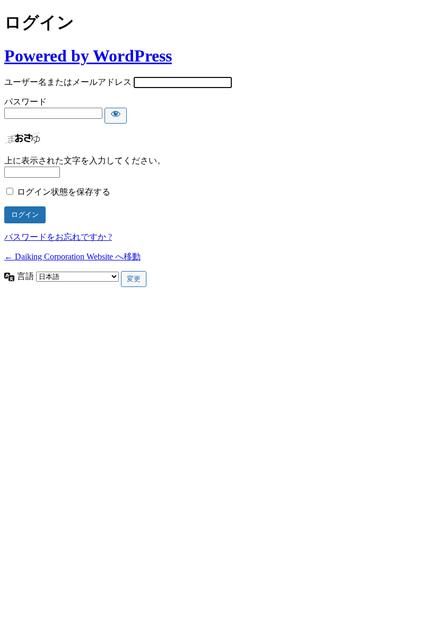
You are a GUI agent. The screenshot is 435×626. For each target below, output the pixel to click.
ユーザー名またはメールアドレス (68, 81)
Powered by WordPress (88, 55)
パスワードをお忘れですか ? (58, 236)
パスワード (25, 101)
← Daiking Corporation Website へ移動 (72, 256)
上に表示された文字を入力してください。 (85, 160)
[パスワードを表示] (116, 116)
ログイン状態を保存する (63, 191)
